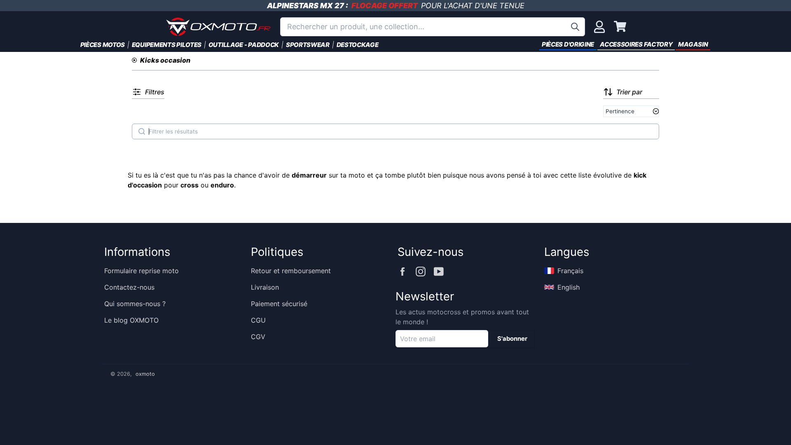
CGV (258, 337)
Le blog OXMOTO (131, 320)
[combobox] (432, 26)
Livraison (265, 287)
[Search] (142, 131)
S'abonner (512, 338)
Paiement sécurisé (279, 304)
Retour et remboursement (291, 271)
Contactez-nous (129, 287)
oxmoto (145, 374)
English (568, 287)
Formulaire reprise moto (141, 271)
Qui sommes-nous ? (135, 304)
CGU (258, 320)
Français (570, 271)
